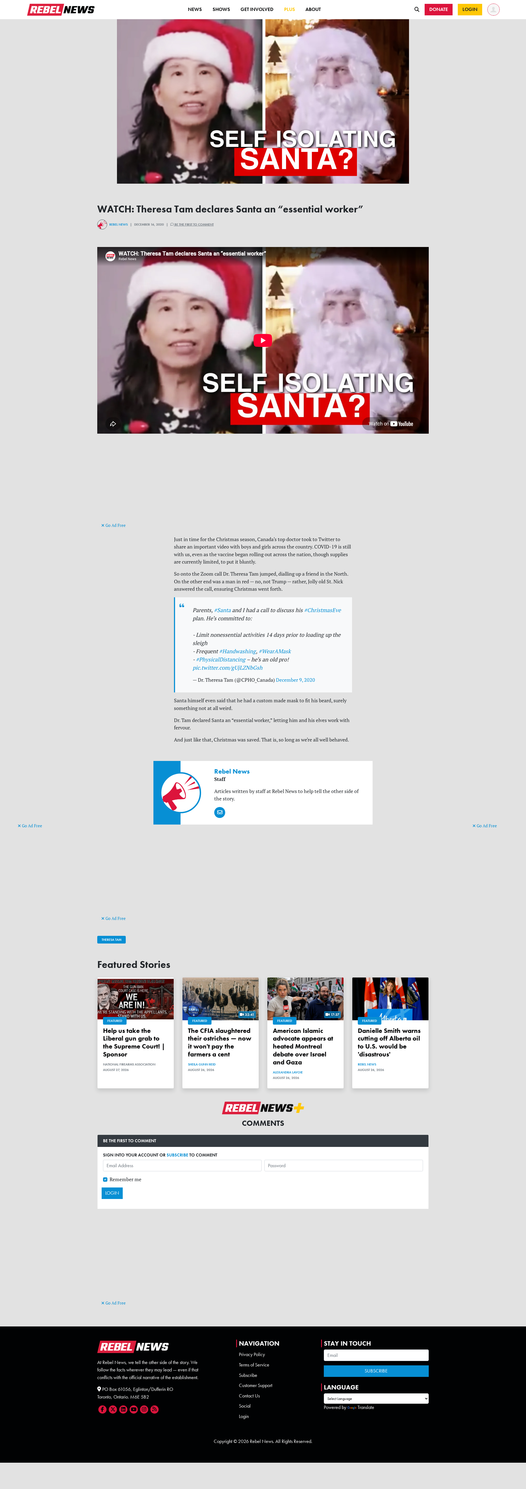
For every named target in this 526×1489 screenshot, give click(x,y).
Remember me (125, 1179)
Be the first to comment (194, 224)
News (195, 9)
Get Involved (257, 9)
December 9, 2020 (295, 680)
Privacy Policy (252, 1354)
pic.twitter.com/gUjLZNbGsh (227, 667)
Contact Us (249, 1396)
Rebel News (118, 224)
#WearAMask (275, 651)
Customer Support (255, 1385)
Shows (221, 9)
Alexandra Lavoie (288, 1072)
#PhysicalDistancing (220, 659)
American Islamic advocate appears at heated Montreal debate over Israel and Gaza (303, 1046)
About (313, 9)
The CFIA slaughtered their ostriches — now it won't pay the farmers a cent (219, 1042)
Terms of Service (254, 1365)
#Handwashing (237, 651)
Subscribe (248, 1375)
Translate (366, 1407)
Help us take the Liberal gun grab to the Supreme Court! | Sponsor (134, 1042)
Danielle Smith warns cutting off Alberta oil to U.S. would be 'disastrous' (389, 1042)
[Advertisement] (40, 737)
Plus (289, 9)
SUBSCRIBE (177, 1155)
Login (244, 1416)
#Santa (222, 610)
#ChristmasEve (322, 610)
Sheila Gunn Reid (202, 1064)
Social (245, 1406)
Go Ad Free (31, 825)
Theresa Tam (111, 939)
